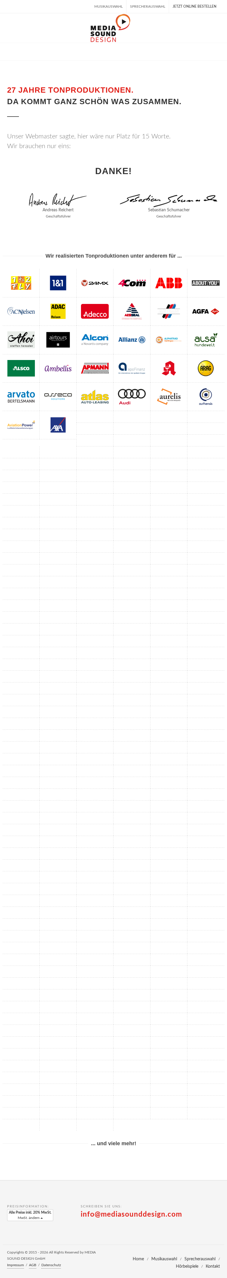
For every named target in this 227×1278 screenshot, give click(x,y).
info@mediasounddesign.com (131, 1214)
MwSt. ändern (30, 1215)
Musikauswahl (108, 6)
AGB (32, 1265)
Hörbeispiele (187, 1266)
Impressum (15, 1265)
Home (138, 1259)
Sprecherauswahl (147, 6)
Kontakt (213, 1266)
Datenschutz (51, 1265)
